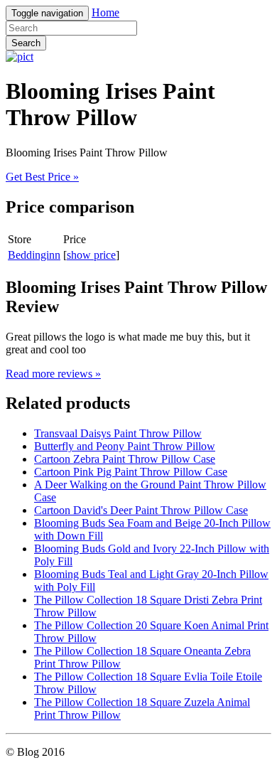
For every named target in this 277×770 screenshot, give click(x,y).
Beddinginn (34, 255)
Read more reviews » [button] (53, 374)
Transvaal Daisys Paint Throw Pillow (118, 433)
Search (25, 43)
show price (91, 255)
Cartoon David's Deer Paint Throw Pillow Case (141, 510)
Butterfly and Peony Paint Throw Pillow (124, 446)
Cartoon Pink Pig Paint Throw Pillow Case (130, 472)
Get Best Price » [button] (42, 177)
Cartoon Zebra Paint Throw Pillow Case (124, 459)
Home (105, 12)
